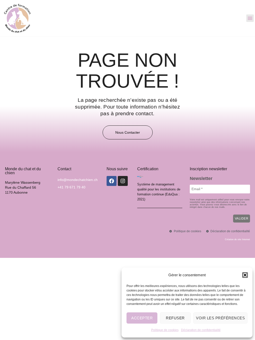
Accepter (142, 318)
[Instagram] (123, 181)
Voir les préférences (220, 318)
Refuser (175, 318)
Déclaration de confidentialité (201, 330)
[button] (245, 275)
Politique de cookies (165, 330)
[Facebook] (112, 181)
